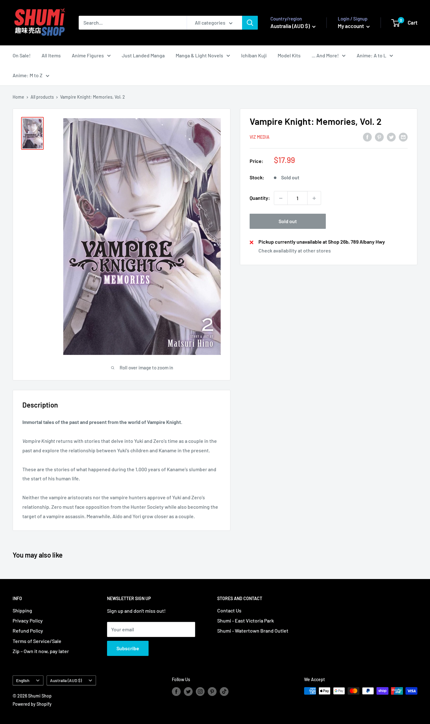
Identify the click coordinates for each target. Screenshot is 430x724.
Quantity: (260, 198)
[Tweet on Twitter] (391, 137)
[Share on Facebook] (367, 137)
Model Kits (289, 55)
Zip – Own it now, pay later (41, 651)
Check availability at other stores (294, 251)
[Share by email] (403, 137)
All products (42, 97)
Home (18, 97)
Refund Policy (28, 631)
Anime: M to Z (27, 75)
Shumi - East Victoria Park (245, 620)
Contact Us (229, 610)
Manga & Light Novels (199, 55)
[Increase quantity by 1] (314, 198)
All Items (51, 55)
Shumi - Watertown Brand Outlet (252, 631)
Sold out (288, 221)
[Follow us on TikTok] (224, 691)
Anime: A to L (371, 55)
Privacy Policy (28, 620)
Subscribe (127, 648)
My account (351, 26)
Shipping (22, 610)
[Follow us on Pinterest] (212, 691)
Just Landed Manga (143, 55)
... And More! (325, 55)
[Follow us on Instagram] (200, 691)
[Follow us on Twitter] (188, 691)
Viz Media (259, 137)
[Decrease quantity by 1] (280, 198)
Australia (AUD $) (66, 680)
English (22, 680)
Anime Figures (88, 55)
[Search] (250, 23)
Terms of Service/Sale (37, 641)
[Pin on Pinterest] (379, 137)
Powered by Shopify (32, 704)
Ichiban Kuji (254, 55)
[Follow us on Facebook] (176, 691)
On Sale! (22, 55)
